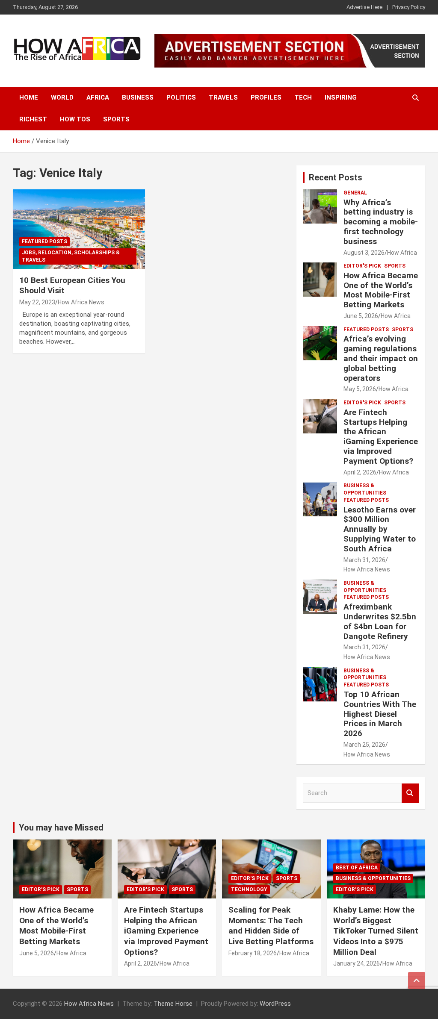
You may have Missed (61, 827)
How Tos (75, 119)
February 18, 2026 (252, 953)
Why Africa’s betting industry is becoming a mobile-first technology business (380, 221)
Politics (181, 97)
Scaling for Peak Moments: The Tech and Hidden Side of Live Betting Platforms (271, 925)
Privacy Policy (408, 7)
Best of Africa (357, 868)
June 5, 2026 (360, 315)
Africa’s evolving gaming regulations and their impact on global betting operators (380, 358)
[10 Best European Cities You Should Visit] (78, 229)
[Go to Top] (416, 980)
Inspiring (341, 97)
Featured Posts (44, 241)
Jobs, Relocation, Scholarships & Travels (71, 256)
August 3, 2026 (364, 252)
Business (138, 97)
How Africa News (81, 302)
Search (410, 793)
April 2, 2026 (359, 472)
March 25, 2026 (364, 744)
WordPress (275, 1003)
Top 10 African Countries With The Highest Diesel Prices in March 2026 (379, 713)
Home (28, 97)
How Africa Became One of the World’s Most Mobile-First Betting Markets (380, 290)
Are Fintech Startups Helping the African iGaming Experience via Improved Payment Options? (380, 436)
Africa (97, 97)
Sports (116, 119)
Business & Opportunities (364, 489)
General (355, 193)
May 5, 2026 (359, 389)
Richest (33, 119)
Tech (303, 97)
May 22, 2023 (37, 302)
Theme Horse (173, 1003)
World (62, 97)
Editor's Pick (362, 266)
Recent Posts (335, 177)
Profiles (266, 97)
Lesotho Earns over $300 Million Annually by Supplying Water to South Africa (379, 529)
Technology (249, 889)
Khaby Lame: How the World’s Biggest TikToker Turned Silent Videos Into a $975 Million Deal (375, 931)
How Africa (402, 252)
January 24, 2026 (356, 963)
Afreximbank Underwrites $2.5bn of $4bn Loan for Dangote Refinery (379, 621)
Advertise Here (364, 7)
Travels (223, 97)
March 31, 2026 (364, 560)
